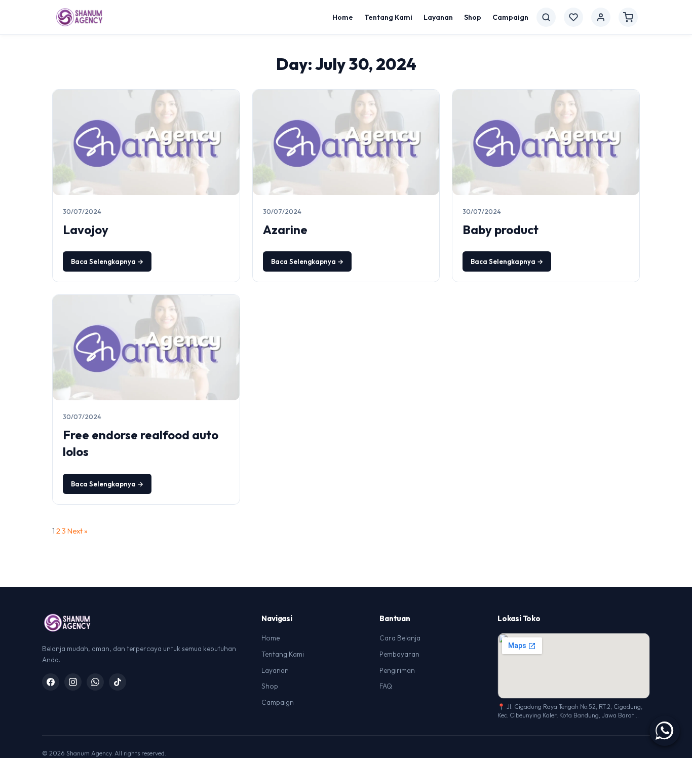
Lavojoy (85, 229)
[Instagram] (73, 682)
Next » (77, 531)
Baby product (501, 229)
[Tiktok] (117, 682)
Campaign (510, 17)
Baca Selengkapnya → (107, 261)
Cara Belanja (399, 637)
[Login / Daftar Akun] (600, 17)
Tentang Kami (388, 17)
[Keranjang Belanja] (628, 17)
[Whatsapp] (95, 682)
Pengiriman (397, 670)
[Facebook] (50, 682)
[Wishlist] (573, 17)
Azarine (285, 229)
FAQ (385, 686)
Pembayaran (399, 654)
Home (342, 17)
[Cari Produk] (546, 17)
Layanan (438, 17)
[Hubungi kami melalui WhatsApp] (664, 730)
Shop (472, 17)
